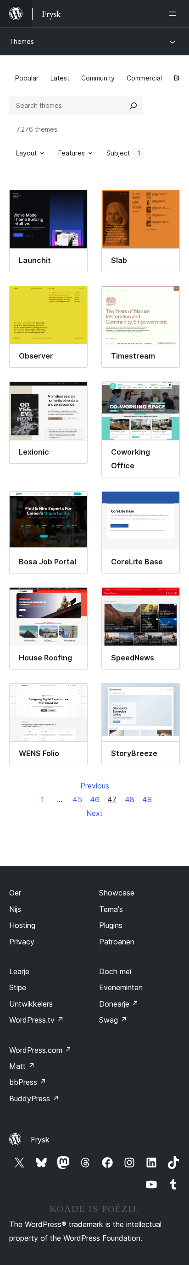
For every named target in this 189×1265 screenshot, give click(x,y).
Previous (94, 785)
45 (77, 799)
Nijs (15, 909)
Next (94, 813)
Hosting (22, 925)
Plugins (110, 925)
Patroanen (116, 941)
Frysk (40, 1139)
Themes (21, 41)
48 (129, 799)
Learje (19, 971)
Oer (15, 892)
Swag (113, 1019)
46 (95, 799)
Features (71, 153)
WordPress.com (40, 1050)
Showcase (116, 892)
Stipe (17, 987)
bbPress (27, 1082)
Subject (123, 153)
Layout (26, 153)
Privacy (21, 941)
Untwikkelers (31, 1003)
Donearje (119, 1003)
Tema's (111, 909)
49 (147, 799)
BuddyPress (34, 1098)
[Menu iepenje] (174, 13)
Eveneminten (121, 987)
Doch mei (115, 971)
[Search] (133, 105)
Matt (22, 1066)
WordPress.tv (36, 1019)
